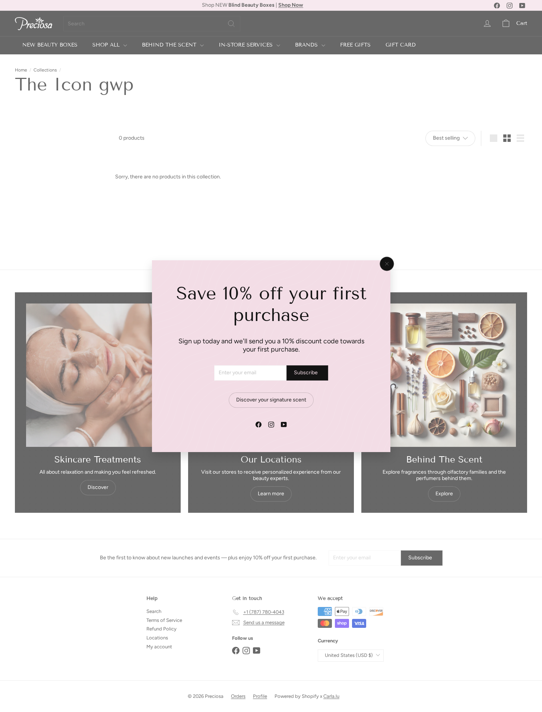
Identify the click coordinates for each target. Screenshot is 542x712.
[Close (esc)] (387, 264)
